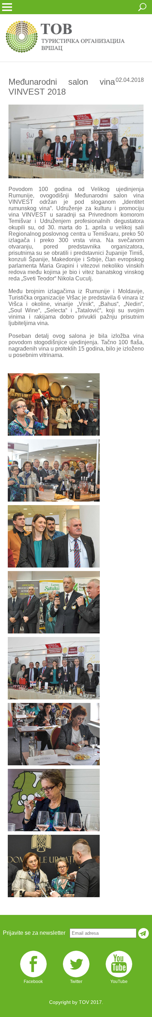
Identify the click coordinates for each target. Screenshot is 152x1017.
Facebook (33, 981)
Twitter (76, 981)
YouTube (119, 981)
